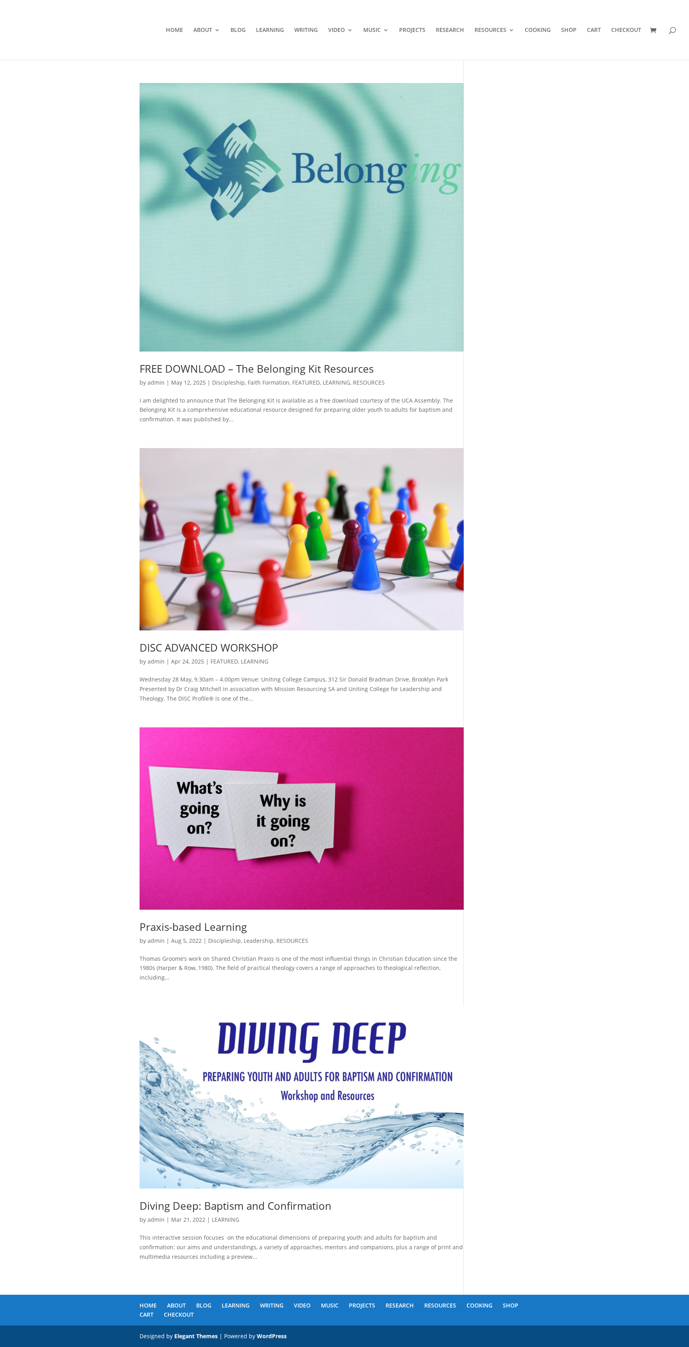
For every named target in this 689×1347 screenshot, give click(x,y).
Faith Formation (268, 382)
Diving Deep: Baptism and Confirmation (235, 1206)
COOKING (538, 30)
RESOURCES (490, 30)
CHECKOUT (626, 30)
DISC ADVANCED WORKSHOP (209, 647)
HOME (174, 30)
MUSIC (372, 30)
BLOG (238, 30)
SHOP (569, 30)
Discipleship (228, 382)
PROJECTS (412, 30)
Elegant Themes (196, 1336)
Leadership (259, 940)
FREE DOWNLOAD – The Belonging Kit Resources (257, 368)
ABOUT (202, 30)
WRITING (306, 30)
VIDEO (336, 30)
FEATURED (306, 382)
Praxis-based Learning (193, 927)
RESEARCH (450, 30)
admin (156, 382)
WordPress (272, 1336)
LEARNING (270, 30)
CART (594, 30)
